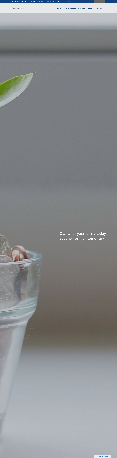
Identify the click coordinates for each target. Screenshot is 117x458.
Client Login (99, 2)
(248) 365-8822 (51, 2)
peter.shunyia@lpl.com (65, 2)
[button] (60, 8)
